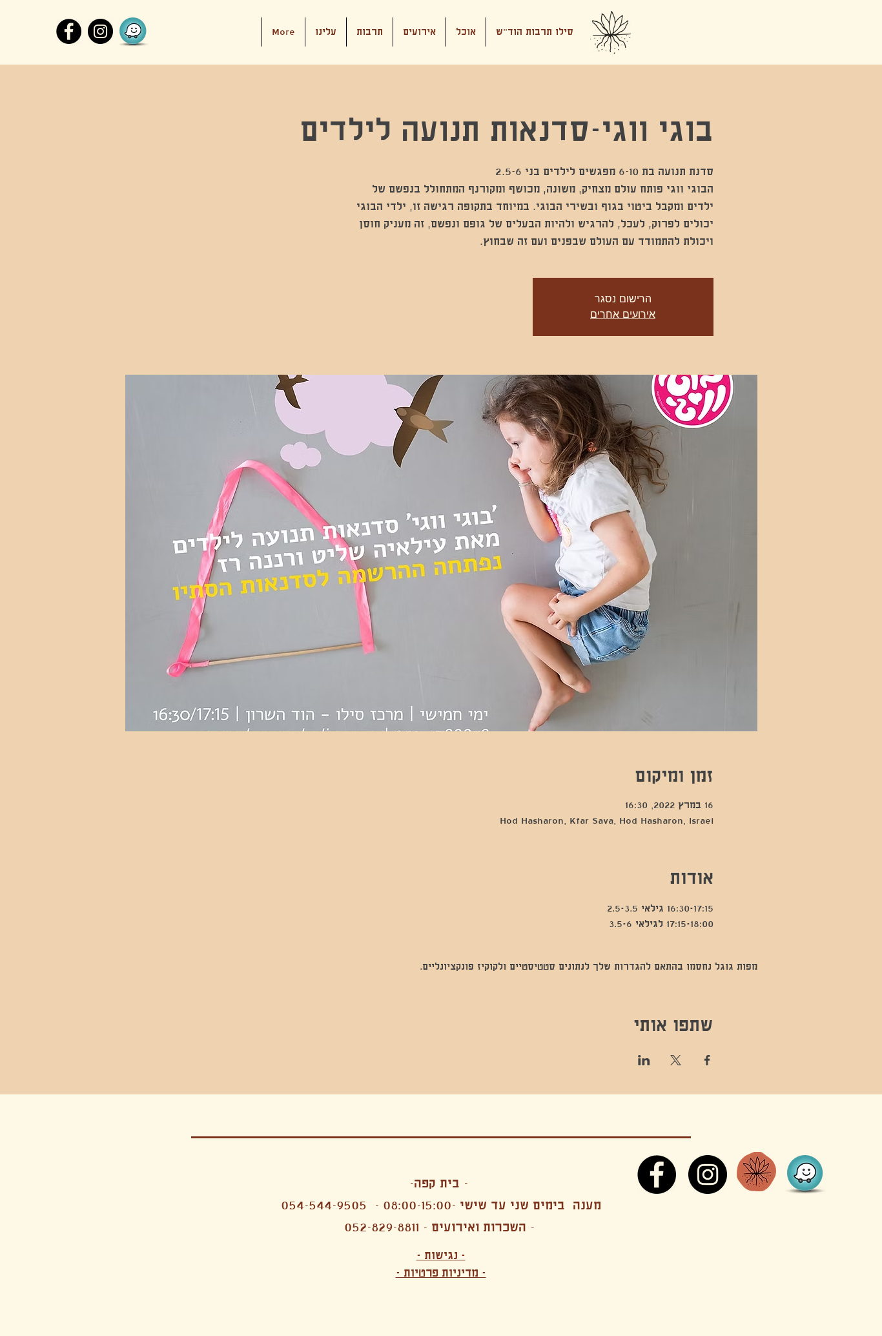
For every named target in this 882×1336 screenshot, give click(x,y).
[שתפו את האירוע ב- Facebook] (707, 1060)
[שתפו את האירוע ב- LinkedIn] (644, 1060)
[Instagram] (100, 31)
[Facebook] (68, 31)
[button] (419, 32)
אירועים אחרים (622, 314)
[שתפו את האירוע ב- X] (676, 1060)
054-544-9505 (324, 1205)
